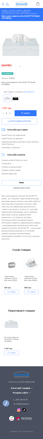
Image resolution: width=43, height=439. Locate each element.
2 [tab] (23, 66)
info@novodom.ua (22, 404)
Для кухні (27, 10)
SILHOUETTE (28, 92)
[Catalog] (3, 4)
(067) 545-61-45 (22, 399)
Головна (5, 10)
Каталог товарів (16, 10)
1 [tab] (20, 66)
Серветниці (25, 12)
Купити (27, 113)
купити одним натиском (20, 121)
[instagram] (19, 410)
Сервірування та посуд (10, 12)
